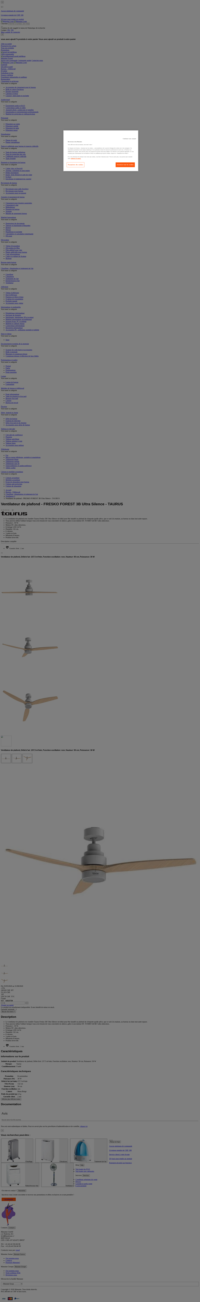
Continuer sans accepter (129, 138)
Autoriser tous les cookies (125, 165)
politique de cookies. (76, 158)
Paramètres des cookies (75, 165)
